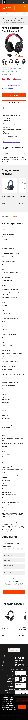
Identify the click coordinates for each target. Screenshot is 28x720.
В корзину (15, 95)
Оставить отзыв (14, 592)
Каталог (8, 7)
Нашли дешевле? (9, 88)
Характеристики (6, 216)
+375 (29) (12, 662)
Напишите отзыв (16, 68)
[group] (14, 45)
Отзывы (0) (14, 216)
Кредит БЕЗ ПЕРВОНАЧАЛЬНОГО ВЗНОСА (13, 148)
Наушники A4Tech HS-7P (8, 628)
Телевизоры (18, 13)
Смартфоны (9, 13)
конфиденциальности (8, 717)
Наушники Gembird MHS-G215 (9, 197)
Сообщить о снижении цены (12, 85)
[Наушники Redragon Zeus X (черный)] (12, 108)
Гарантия (6, 153)
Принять (22, 707)
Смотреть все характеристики (11, 142)
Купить (15, 102)
